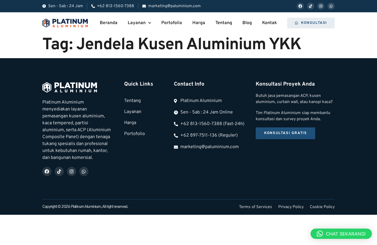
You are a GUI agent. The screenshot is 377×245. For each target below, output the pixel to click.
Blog (247, 23)
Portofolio (171, 23)
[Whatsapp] (331, 6)
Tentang (223, 23)
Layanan (137, 23)
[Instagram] (320, 6)
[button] (341, 234)
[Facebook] (300, 6)
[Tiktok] (310, 6)
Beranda (108, 23)
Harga (198, 23)
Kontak (269, 23)
